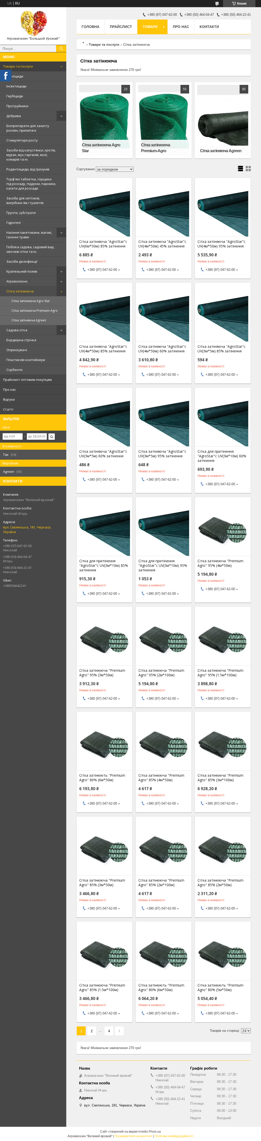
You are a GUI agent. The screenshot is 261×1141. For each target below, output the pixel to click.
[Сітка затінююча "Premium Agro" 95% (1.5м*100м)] (223, 640)
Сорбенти (14, 369)
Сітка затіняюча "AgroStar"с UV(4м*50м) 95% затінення (221, 243)
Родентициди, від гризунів (27, 169)
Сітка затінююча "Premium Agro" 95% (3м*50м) (102, 672)
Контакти (209, 27)
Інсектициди (16, 86)
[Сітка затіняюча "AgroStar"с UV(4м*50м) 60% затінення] (163, 316)
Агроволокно (17, 281)
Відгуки (9, 399)
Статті (8, 409)
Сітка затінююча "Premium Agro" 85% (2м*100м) (161, 882)
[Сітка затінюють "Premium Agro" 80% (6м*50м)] (104, 745)
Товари (150, 27)
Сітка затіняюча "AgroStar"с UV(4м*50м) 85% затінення (103, 348)
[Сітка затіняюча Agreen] (222, 120)
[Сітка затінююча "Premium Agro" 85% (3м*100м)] (223, 745)
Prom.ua (155, 1131)
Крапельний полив (21, 271)
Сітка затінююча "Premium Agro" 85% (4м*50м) (161, 777)
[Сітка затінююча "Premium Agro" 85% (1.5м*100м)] (104, 954)
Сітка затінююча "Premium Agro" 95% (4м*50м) (220, 563)
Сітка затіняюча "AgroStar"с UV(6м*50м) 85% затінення (103, 243)
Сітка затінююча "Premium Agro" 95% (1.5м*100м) (220, 672)
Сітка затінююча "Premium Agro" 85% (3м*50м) (102, 882)
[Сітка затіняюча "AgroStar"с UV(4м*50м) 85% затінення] (104, 316)
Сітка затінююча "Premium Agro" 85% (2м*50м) (220, 882)
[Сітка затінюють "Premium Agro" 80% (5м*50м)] (223, 954)
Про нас (9, 389)
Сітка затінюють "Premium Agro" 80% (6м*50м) (102, 777)
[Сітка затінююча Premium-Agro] (163, 120)
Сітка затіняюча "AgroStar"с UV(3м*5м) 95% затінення (162, 453)
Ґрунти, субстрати (21, 212)
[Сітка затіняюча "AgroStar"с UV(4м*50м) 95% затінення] (223, 211)
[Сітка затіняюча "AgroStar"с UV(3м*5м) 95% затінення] (163, 421)
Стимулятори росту (22, 140)
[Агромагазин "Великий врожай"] (33, 23)
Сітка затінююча (20, 291)
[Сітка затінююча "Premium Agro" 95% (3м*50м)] (104, 640)
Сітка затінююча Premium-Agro (34, 310)
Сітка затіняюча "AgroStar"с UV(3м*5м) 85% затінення (221, 348)
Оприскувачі (16, 350)
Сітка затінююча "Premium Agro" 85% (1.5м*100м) (102, 987)
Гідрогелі (13, 222)
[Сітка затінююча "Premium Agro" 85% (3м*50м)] (104, 849)
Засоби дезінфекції (21, 261)
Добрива (13, 116)
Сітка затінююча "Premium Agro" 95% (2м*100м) (161, 672)
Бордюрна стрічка (21, 340)
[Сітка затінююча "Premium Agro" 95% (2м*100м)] (163, 640)
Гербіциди (14, 96)
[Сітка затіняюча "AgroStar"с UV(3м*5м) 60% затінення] (104, 421)
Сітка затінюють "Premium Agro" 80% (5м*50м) (220, 987)
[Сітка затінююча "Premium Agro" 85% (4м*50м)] (163, 745)
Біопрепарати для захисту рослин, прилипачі (27, 128)
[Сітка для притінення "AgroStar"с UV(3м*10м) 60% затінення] (223, 421)
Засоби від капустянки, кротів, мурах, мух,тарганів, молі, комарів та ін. (31, 155)
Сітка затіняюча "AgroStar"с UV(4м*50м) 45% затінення (162, 243)
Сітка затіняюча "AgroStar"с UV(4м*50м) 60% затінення (162, 348)
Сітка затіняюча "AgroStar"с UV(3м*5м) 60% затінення (103, 453)
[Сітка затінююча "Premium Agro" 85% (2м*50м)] (223, 849)
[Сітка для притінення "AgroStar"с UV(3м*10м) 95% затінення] (163, 530)
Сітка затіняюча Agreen (28, 320)
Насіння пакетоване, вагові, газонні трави (29, 234)
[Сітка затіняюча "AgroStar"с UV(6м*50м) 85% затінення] (104, 211)
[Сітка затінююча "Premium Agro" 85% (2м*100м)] (163, 849)
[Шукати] (61, 48)
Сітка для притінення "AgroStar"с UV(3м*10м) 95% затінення (162, 565)
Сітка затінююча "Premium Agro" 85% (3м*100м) (220, 777)
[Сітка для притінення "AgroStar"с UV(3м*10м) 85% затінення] (104, 530)
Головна (90, 27)
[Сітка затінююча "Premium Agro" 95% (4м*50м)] (223, 530)
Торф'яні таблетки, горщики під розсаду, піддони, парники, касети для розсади (31, 184)
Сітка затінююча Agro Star (30, 301)
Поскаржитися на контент (133, 1136)
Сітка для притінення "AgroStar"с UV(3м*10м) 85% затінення (103, 565)
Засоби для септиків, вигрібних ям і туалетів (25, 200)
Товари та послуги (18, 66)
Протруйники (17, 106)
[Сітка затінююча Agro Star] (104, 120)
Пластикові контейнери (25, 359)
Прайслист (121, 27)
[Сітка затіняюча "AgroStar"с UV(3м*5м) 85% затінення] (223, 316)
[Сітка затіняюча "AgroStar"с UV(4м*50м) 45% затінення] (163, 211)
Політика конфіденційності (173, 1136)
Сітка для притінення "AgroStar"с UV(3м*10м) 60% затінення (222, 456)
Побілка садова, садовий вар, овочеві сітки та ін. (30, 249)
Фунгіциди (14, 76)
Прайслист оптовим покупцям (27, 379)
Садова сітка (16, 330)
